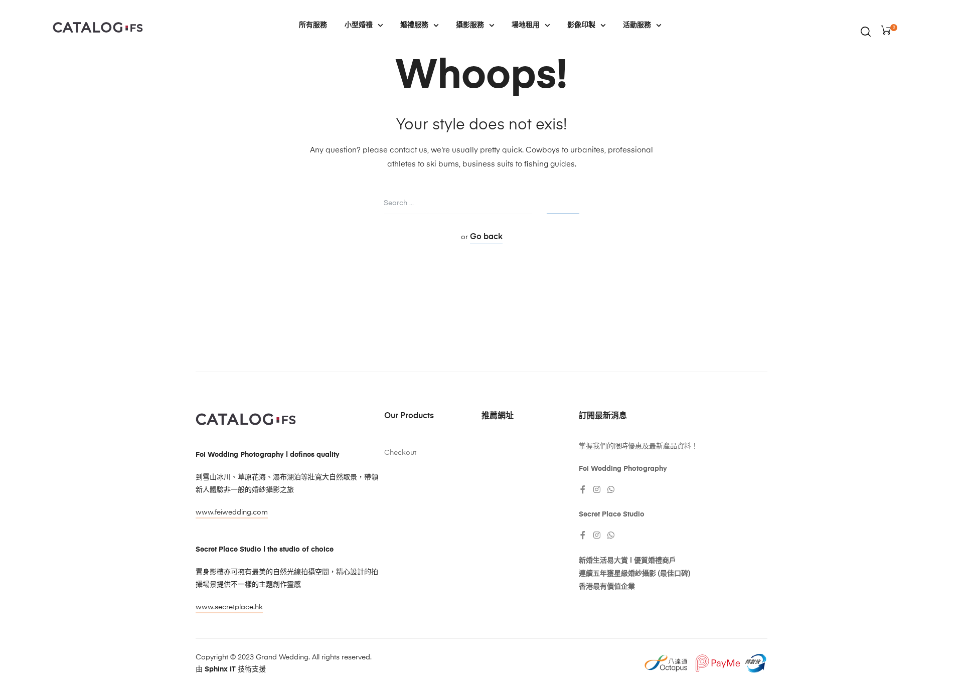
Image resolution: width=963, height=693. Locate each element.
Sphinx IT (220, 669)
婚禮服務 (414, 25)
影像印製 (581, 25)
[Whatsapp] (611, 489)
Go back (486, 237)
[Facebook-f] (583, 489)
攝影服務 (470, 25)
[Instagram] (597, 489)
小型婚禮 (359, 25)
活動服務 (637, 25)
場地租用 (526, 25)
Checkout (400, 452)
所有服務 (313, 25)
